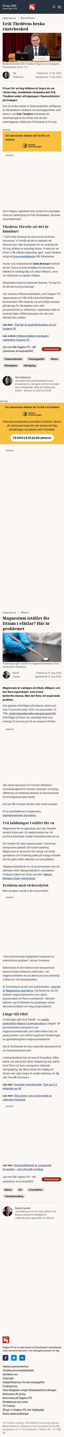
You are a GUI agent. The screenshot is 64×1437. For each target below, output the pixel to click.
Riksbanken (11, 365)
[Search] (54, 7)
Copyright (8, 1378)
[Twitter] (14, 1358)
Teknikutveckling (14, 1196)
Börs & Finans (28, 18)
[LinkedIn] (22, 1358)
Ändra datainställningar (16, 1413)
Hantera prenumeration (16, 1366)
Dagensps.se (9, 18)
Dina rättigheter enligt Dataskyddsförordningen (29, 1390)
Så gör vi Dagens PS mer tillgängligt (23, 1409)
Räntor (54, 359)
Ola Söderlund (23, 377)
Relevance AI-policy (14, 1394)
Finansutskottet (13, 359)
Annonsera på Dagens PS (17, 1398)
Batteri (8, 1189)
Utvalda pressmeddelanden (18, 1370)
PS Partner (9, 1405)
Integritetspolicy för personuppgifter (24, 1382)
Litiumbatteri (36, 1189)
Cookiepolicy (10, 1386)
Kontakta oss (10, 1374)
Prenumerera (51, 349)
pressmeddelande (24, 256)
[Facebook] (5, 1358)
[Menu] (59, 7)
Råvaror (25, 612)
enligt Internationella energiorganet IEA (32, 713)
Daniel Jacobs (23, 1208)
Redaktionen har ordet (15, 1402)
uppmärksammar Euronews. (19, 815)
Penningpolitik (36, 359)
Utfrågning (30, 365)
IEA (20, 1189)
